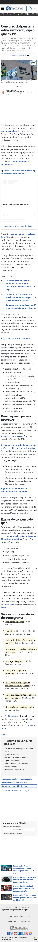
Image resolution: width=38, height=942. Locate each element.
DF (29, 14)
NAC (2, 14)
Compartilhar (18, 86)
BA (22, 14)
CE (26, 14)
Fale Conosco (25, 917)
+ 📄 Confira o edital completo (15, 338)
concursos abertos (26, 779)
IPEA (3, 734)
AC (7, 14)
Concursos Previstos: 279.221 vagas (15, 790)
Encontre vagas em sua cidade (12, 826)
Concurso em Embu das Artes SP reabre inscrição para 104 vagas (20, 306)
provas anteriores (21, 782)
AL (10, 14)
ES (33, 14)
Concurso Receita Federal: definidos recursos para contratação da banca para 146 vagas (20, 285)
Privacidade (25, 921)
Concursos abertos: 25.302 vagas (14, 786)
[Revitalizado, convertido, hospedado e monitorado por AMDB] (35, 939)
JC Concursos (13, 716)
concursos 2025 (7, 782)
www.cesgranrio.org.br (12, 436)
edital (3, 607)
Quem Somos (13, 917)
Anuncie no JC (13, 921)
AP (14, 14)
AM (18, 14)
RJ (23, 770)
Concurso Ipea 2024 (17, 56)
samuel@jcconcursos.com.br (15, 91)
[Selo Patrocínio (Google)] (29, 8)
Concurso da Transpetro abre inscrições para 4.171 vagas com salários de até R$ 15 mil (20, 297)
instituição (9, 604)
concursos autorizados (9, 779)
